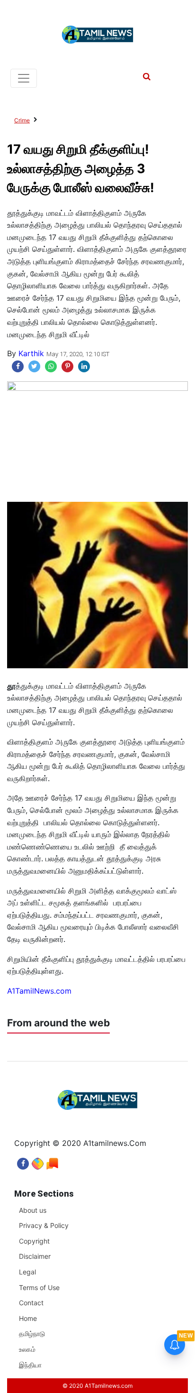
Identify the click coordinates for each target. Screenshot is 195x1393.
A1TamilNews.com (39, 991)
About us (32, 1210)
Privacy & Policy (44, 1225)
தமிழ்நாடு (32, 1333)
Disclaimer (35, 1256)
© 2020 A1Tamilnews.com (97, 1385)
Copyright (34, 1241)
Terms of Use (39, 1287)
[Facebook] (23, 1161)
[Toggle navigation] (23, 78)
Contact (31, 1303)
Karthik (31, 353)
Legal (27, 1272)
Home (28, 1318)
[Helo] (52, 1161)
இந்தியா (30, 1365)
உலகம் (27, 1349)
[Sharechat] (38, 1161)
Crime (22, 120)
